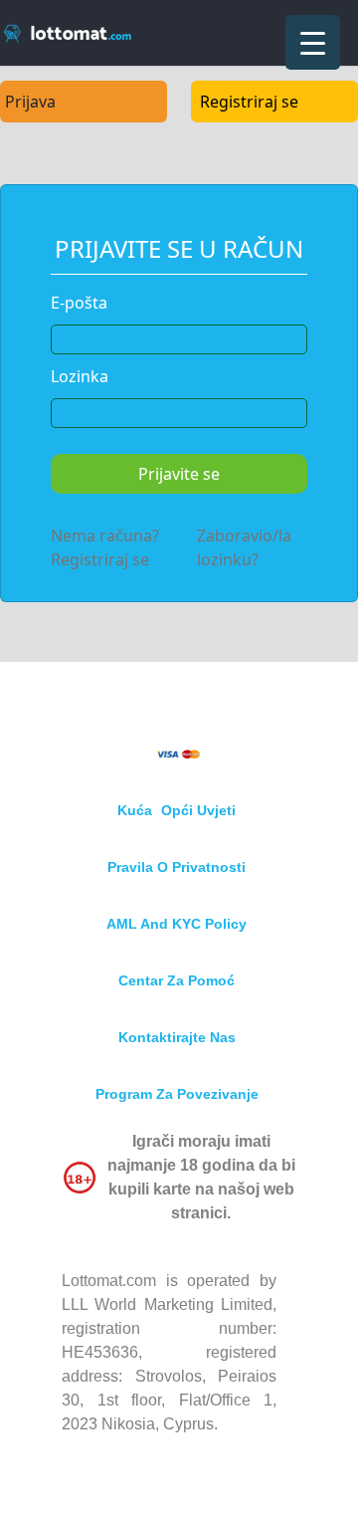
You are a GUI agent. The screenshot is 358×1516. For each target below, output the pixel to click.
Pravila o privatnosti (176, 867)
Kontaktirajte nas (177, 1037)
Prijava (30, 101)
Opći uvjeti (198, 810)
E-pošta (79, 303)
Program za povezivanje (177, 1094)
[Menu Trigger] (312, 42)
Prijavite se (179, 474)
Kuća (134, 810)
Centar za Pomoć (176, 980)
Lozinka (79, 376)
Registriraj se (249, 101)
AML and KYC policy (176, 924)
